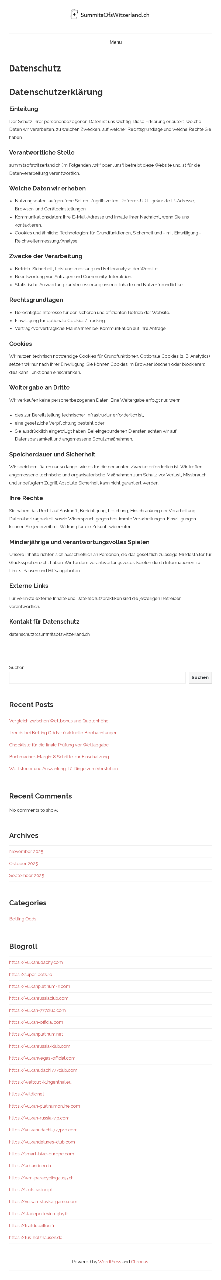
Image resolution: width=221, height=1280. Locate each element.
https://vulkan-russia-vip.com (39, 1118)
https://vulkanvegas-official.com (42, 1058)
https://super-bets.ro (30, 974)
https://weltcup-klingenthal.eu (40, 1082)
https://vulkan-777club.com (37, 1010)
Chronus (139, 1261)
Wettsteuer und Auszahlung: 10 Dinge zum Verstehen (63, 768)
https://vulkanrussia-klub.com (39, 1046)
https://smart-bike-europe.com (41, 1153)
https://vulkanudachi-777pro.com (43, 1129)
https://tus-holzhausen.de (36, 1237)
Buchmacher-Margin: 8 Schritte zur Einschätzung (59, 756)
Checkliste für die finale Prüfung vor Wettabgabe (59, 744)
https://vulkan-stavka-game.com (43, 1201)
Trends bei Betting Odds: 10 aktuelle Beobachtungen (63, 732)
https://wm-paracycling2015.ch (41, 1177)
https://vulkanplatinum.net (36, 1034)
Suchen (17, 667)
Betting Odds (22, 918)
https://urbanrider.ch (30, 1165)
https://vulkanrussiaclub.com (38, 998)
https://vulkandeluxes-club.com (42, 1142)
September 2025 (26, 875)
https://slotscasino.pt (31, 1189)
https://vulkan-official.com (36, 1022)
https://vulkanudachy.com (36, 962)
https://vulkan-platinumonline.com (44, 1106)
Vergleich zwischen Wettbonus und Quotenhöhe (59, 720)
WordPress (109, 1261)
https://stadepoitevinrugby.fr (38, 1213)
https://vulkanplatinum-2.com (39, 986)
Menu (115, 42)
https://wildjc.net (26, 1094)
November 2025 (26, 851)
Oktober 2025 (23, 863)
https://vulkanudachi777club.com (43, 1070)
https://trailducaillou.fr (32, 1225)
